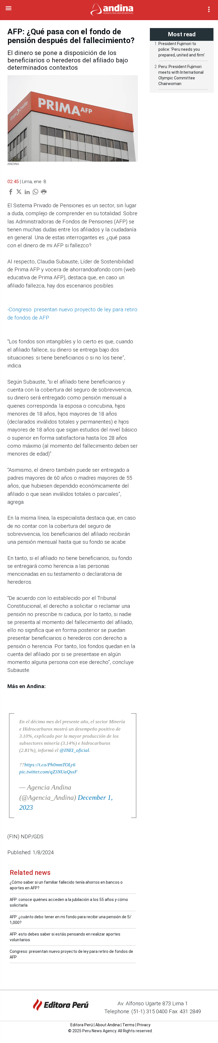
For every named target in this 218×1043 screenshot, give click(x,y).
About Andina (107, 1025)
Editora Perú (81, 1025)
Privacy (143, 1025)
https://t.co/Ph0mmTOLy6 (50, 764)
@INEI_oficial (74, 750)
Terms (128, 1025)
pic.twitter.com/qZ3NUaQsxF (48, 772)
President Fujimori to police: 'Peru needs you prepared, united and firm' (181, 49)
